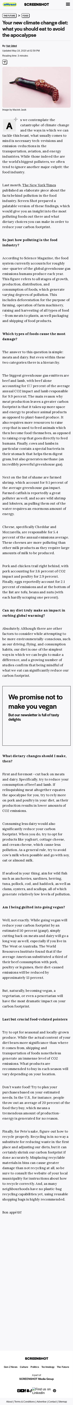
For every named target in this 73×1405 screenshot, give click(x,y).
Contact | (53, 1401)
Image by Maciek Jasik (14, 109)
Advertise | (42, 1401)
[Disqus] (36, 1278)
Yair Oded (11, 46)
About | (10, 1401)
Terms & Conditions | (25, 1401)
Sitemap (62, 1401)
